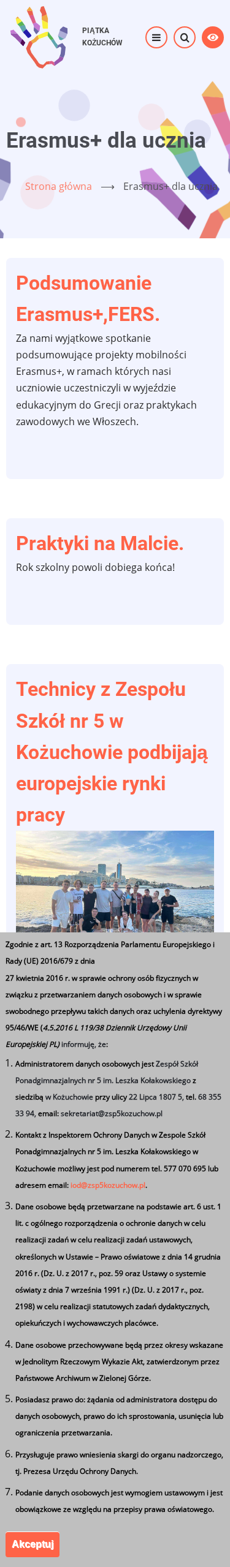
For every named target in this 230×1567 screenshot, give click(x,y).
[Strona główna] (38, 36)
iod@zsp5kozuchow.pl (108, 1185)
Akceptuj (32, 1544)
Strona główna (58, 186)
